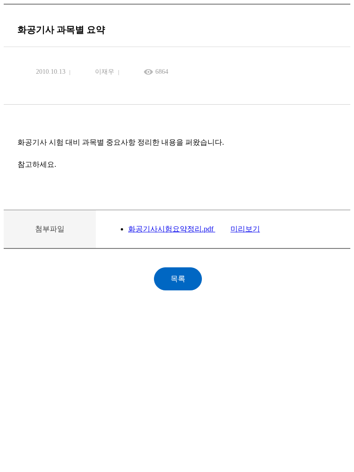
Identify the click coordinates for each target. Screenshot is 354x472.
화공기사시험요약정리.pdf (171, 229)
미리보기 (245, 229)
